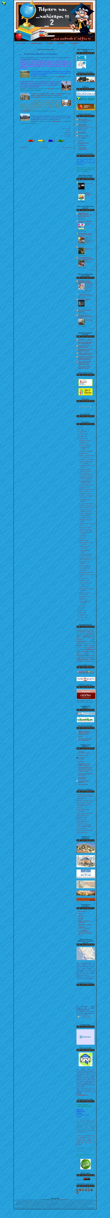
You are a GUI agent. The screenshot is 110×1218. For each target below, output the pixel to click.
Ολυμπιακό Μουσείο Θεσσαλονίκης (84, 830)
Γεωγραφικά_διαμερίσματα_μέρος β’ (85, 295)
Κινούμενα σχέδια (90, 647)
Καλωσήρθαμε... (83, 599)
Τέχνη (77, 661)
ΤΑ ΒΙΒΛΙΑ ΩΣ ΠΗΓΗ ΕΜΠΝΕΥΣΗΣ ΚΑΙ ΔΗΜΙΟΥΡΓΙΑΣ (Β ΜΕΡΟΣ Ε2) (89, 240)
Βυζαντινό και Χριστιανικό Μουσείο (84, 800)
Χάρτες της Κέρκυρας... (84, 540)
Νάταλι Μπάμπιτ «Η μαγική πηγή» (85, 120)
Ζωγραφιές (78, 643)
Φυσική (89, 661)
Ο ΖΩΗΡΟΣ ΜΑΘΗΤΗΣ (84, 299)
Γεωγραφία (85, 636)
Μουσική (85, 651)
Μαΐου (81, 608)
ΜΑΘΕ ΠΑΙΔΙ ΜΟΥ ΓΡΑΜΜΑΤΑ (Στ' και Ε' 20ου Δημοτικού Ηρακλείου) (85, 215)
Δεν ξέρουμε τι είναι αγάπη (83, 928)
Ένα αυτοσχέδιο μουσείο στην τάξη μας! (88, 321)
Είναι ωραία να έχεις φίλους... (86, 517)
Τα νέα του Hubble (82, 930)
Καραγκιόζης (92, 645)
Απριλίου (82, 610)
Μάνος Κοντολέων (82, 119)
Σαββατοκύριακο (82, 659)
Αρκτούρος (81, 761)
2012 (79, 427)
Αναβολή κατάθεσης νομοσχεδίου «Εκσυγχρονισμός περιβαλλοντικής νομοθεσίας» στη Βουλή (85, 770)
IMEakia (80, 914)
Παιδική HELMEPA (83, 784)
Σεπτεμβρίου (82, 438)
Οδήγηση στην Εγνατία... (85, 487)
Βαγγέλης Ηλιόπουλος (83, 143)
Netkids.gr (80, 918)
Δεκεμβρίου (82, 431)
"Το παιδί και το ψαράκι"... (85, 445)
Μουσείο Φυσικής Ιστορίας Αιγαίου (84, 813)
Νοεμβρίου (82, 434)
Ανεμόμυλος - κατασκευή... (85, 440)
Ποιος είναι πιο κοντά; (84, 580)
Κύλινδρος (80, 217)
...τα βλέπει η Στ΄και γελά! (84, 294)
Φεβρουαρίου (83, 614)
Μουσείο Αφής (79, 807)
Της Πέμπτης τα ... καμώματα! (85, 339)
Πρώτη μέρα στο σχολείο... (85, 596)
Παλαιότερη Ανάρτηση (67, 147)
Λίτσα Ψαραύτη (82, 145)
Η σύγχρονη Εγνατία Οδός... (85, 493)
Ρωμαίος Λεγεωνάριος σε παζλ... (86, 484)
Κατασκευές (81, 647)
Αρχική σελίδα (44, 147)
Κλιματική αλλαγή (88, 183)
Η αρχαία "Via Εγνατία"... (85, 491)
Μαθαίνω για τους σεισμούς (85, 924)
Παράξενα (90, 657)
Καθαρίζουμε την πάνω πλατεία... (86, 572)
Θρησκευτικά (89, 643)
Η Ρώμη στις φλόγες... (84, 453)
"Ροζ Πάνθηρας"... (83, 535)
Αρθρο (84, 634)
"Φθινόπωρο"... (82, 538)
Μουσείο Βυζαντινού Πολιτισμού (84, 802)
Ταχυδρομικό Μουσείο (81, 819)
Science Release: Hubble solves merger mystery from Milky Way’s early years (85, 933)
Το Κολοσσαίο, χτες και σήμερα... (86, 459)
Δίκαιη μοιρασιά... (83, 570)
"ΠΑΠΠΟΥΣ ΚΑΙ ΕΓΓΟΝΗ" (89, 195)
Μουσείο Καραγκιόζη (81, 823)
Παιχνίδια (80, 655)
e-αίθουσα (80, 247)
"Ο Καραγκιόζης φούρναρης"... (86, 529)
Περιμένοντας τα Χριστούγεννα (88, 249)
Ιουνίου (81, 605)
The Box (86, 300)
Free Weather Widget (85, 1037)
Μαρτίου (82, 612)
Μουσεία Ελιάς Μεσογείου (82, 815)
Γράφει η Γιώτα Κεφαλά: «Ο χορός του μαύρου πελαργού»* (85, 127)
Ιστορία (79, 645)
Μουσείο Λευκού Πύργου (82, 817)
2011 (79, 429)
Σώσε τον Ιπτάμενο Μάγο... (85, 568)
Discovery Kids (82, 911)
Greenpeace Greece (83, 755)
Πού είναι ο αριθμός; (84, 586)
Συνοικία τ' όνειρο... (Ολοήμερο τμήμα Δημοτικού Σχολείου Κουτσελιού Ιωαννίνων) (86, 358)
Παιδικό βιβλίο (82, 653)
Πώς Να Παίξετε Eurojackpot (84, 753)
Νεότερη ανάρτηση (23, 147)
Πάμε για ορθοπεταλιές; (84, 565)
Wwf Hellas (81, 757)
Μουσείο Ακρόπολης (81, 798)
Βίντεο (92, 634)
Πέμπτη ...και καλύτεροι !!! (62, 1199)
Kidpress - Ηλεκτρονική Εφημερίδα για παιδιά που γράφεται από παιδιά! (84, 733)
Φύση (83, 661)
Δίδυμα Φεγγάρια (81, 137)
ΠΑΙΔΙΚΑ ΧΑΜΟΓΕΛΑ (84, 193)
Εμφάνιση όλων (92, 328)
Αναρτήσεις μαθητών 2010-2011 (85, 630)
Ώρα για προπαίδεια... (84, 578)
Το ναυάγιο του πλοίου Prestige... (86, 503)
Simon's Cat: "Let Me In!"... (85, 527)
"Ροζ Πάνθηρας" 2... (83, 442)
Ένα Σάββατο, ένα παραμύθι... (86, 451)
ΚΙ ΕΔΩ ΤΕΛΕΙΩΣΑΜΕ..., (89, 261)
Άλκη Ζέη (80, 140)
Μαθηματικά (90, 649)
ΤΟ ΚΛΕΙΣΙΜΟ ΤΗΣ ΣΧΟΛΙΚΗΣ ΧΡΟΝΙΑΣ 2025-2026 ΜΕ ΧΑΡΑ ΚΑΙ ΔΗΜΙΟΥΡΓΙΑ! (88, 287)
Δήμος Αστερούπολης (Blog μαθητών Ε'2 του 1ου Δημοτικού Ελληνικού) (84, 363)
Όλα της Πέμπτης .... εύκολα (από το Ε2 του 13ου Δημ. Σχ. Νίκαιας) (85, 235)
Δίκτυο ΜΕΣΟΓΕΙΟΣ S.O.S (85, 767)
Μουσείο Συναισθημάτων (82, 832)
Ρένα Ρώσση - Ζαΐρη (83, 135)
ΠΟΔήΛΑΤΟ (81, 182)
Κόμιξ (80, 649)
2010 (79, 620)
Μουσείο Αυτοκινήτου (81, 828)
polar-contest (81, 759)
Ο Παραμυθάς (81, 927)
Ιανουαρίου (82, 617)
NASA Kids (81, 916)
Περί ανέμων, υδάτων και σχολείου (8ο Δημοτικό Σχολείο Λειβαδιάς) (85, 317)
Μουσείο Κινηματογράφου (82, 821)
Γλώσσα (78, 637)
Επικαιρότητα (81, 641)
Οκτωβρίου (82, 436)
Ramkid (80, 736)
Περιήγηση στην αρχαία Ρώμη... (86, 489)
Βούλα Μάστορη (82, 132)
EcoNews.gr (81, 751)
